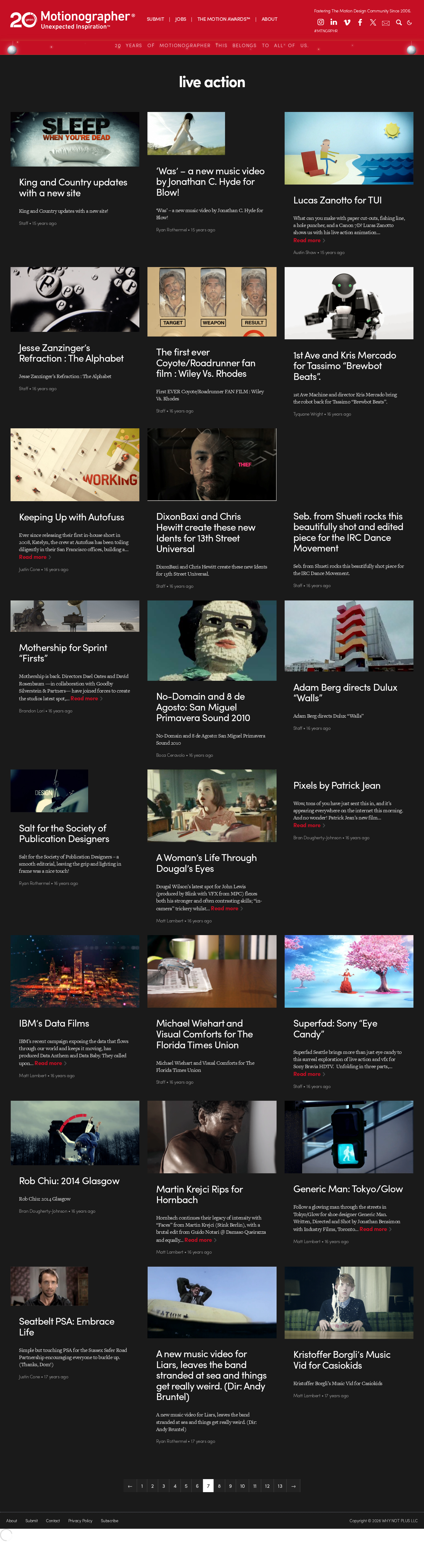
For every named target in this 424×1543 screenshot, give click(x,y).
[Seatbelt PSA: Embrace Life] (75, 1286)
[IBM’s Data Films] (75, 971)
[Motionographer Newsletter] (385, 22)
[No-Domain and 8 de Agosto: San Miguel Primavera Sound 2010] (212, 640)
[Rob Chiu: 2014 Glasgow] (75, 1133)
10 (242, 1485)
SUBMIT (155, 18)
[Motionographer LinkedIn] (333, 22)
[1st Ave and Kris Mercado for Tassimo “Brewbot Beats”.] (349, 303)
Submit (31, 1520)
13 (280, 1485)
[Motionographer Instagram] (320, 22)
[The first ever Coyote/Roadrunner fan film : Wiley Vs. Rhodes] (212, 302)
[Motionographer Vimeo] (346, 22)
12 (267, 1485)
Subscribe (109, 1520)
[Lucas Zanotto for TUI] (349, 148)
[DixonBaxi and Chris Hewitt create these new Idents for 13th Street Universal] (212, 464)
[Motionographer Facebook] (359, 22)
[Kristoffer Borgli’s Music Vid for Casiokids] (349, 1303)
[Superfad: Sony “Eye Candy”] (349, 971)
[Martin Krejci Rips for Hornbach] (212, 1137)
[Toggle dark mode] (409, 22)
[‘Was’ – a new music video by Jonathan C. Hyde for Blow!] (212, 133)
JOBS (180, 18)
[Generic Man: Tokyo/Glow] (349, 1137)
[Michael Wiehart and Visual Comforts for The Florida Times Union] (212, 971)
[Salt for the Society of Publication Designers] (75, 790)
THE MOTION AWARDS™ (223, 18)
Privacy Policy (80, 1520)
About (11, 1520)
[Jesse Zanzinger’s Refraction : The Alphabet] (75, 299)
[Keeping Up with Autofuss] (75, 464)
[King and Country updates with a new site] (75, 139)
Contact (53, 1520)
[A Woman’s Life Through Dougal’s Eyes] (212, 805)
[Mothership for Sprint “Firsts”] (75, 616)
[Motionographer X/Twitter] (372, 22)
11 (255, 1485)
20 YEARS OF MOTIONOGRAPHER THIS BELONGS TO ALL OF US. (212, 45)
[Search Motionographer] (398, 22)
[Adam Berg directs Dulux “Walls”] (349, 635)
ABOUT (269, 18)
